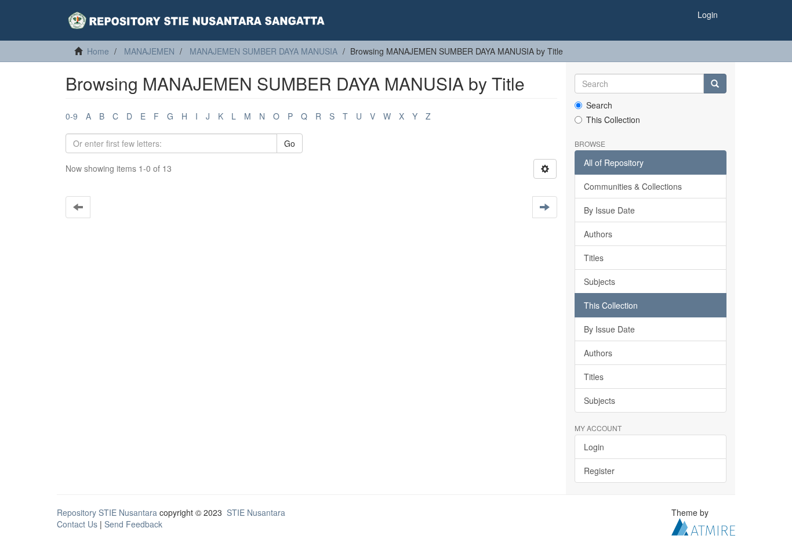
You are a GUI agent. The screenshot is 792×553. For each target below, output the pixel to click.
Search (599, 105)
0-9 (72, 116)
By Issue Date (609, 210)
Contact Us (77, 524)
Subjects (599, 281)
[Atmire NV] (703, 526)
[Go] (714, 83)
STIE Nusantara (256, 512)
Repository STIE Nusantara (107, 512)
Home (98, 51)
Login (594, 447)
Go (289, 143)
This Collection (613, 119)
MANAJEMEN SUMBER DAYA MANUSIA (263, 51)
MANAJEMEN (149, 51)
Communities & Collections (633, 186)
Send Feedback (133, 524)
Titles (594, 257)
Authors (598, 234)
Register (599, 470)
